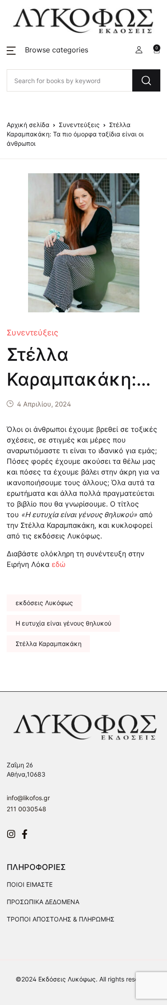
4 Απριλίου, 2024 (44, 404)
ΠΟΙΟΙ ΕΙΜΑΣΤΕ (30, 884)
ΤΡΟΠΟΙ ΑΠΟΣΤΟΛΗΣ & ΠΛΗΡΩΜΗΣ (60, 919)
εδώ (58, 564)
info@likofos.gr (28, 798)
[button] (47, 49)
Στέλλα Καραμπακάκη (48, 643)
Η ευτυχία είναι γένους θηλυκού (63, 623)
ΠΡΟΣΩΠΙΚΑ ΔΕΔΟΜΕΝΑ (43, 901)
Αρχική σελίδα (28, 124)
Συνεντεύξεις (79, 124)
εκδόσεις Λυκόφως (44, 602)
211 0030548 (26, 809)
